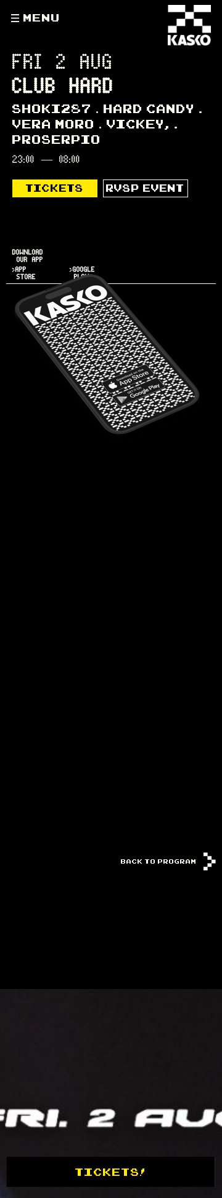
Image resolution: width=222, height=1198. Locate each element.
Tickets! (110, 1171)
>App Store (24, 273)
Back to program (160, 861)
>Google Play (82, 273)
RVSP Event (145, 188)
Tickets (55, 188)
